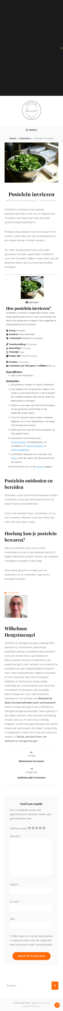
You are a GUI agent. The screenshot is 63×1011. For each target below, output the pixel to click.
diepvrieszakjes (34, 446)
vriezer (40, 466)
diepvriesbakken (20, 449)
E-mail (14, 901)
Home (12, 138)
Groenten (24, 138)
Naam (14, 884)
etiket (14, 458)
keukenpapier (19, 442)
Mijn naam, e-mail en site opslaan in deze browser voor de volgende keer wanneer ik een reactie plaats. (31, 940)
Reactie (15, 836)
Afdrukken (33, 302)
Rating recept (18, 828)
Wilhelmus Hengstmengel (21, 200)
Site (12, 918)
